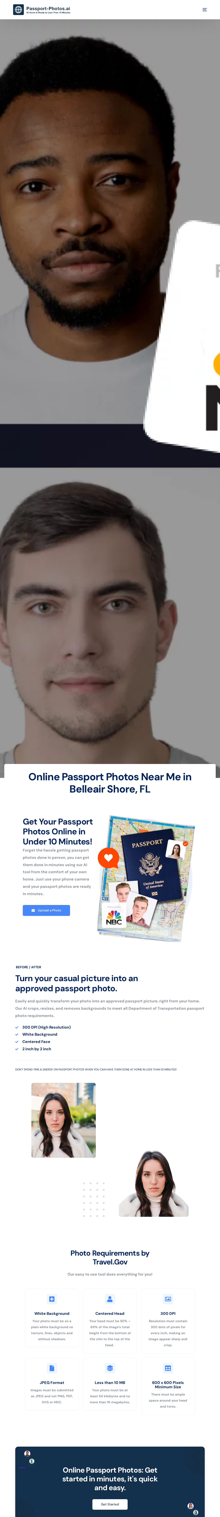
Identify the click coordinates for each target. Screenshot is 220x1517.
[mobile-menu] (201, 9)
